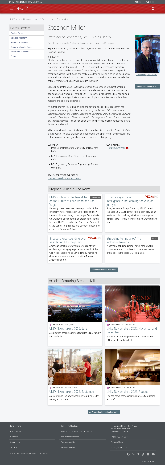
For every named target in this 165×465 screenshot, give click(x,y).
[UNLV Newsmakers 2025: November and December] (132, 316)
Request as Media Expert (147, 86)
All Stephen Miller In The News (104, 270)
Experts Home (48, 19)
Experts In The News (20, 51)
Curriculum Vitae (117, 147)
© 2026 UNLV (14, 453)
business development (59, 178)
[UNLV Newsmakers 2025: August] (132, 377)
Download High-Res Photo (146, 74)
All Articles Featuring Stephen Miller (103, 412)
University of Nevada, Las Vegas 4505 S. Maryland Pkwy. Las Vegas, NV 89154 (124, 428)
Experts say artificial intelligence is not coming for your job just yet (132, 213)
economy (76, 178)
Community (15, 442)
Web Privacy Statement (70, 437)
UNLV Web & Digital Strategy (38, 453)
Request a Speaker (19, 42)
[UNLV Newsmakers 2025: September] (75, 377)
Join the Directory (19, 38)
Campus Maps (117, 442)
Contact (14, 56)
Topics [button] (138, 2)
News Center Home (31, 19)
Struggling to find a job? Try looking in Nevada (132, 249)
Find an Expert (17, 33)
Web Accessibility (68, 442)
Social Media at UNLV (148, 461)
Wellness (14, 437)
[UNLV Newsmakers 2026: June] (75, 316)
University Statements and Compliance (76, 431)
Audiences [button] (150, 2)
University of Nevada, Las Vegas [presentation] (29, 2)
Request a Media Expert (21, 47)
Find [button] (153, 8)
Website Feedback (68, 447)
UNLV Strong (15, 431)
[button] (11, 8)
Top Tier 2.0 (15, 447)
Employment (15, 426)
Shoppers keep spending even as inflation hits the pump (75, 249)
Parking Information (119, 448)
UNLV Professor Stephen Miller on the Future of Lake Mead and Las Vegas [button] (75, 213)
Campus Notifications (69, 426)
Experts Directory (20, 28)
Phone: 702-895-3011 (119, 437)
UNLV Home (15, 19)
